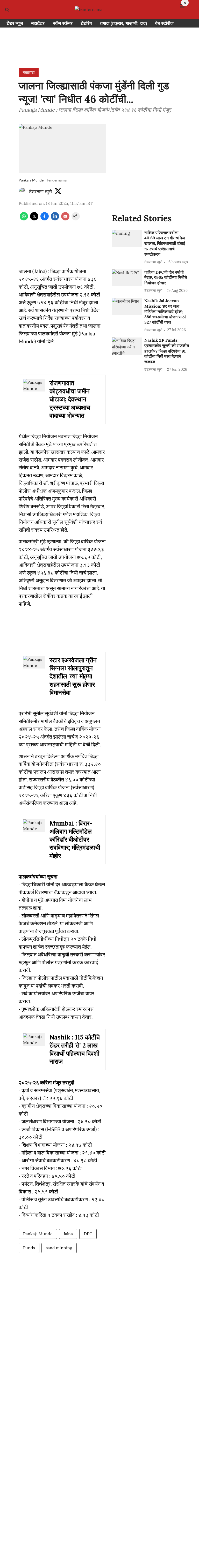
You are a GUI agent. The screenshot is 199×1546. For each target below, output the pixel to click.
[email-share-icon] (65, 218)
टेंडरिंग (86, 23)
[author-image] (23, 191)
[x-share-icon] (34, 218)
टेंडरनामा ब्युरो (40, 191)
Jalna (68, 1233)
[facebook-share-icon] (44, 218)
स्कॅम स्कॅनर (63, 23)
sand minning (59, 1247)
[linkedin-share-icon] (55, 218)
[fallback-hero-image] (127, 238)
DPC (88, 1233)
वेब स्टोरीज (164, 23)
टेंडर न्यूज (15, 23)
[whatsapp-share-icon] (24, 218)
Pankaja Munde (38, 1233)
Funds (29, 1247)
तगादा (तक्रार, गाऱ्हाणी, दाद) (123, 23)
